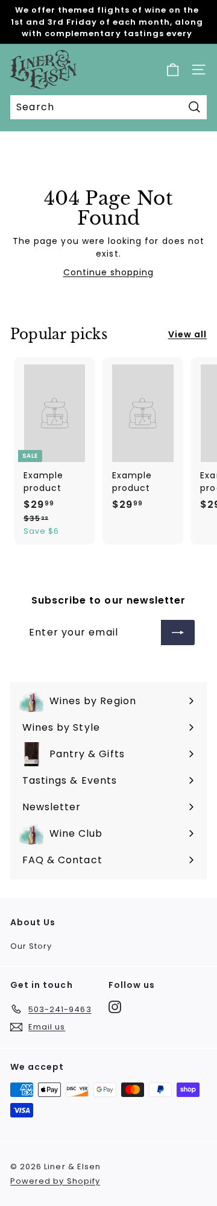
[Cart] (173, 69)
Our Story (31, 946)
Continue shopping (108, 272)
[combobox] (108, 107)
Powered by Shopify (55, 1181)
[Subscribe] (178, 632)
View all (187, 334)
